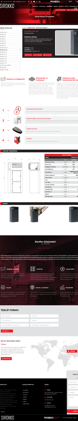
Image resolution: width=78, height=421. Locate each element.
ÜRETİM (55, 6)
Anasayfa (25, 390)
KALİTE (66, 6)
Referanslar (26, 404)
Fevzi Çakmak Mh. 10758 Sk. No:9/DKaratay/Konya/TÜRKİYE (54, 393)
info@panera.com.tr (20, 1)
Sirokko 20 (3, 34)
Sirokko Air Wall (4, 69)
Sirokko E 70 (3, 63)
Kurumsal (25, 392)
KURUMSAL (42, 6)
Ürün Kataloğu (38, 54)
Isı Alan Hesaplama (60, 10)
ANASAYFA (35, 6)
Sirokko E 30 (3, 54)
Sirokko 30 (3, 36)
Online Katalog (70, 10)
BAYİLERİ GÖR (7, 358)
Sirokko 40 (3, 38)
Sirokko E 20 (3, 52)
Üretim (25, 397)
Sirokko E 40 (3, 56)
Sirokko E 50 (3, 58)
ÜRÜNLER (49, 6)
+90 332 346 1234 (7, 1)
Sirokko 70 (2, 45)
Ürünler (24, 27)
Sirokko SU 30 (3, 47)
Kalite (24, 401)
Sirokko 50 (3, 41)
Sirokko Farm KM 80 (5, 65)
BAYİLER (61, 6)
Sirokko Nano (3, 32)
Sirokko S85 (3, 67)
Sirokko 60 (3, 43)
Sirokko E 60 (3, 60)
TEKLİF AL (6, 331)
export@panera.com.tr (50, 407)
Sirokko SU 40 (3, 49)
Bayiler (25, 399)
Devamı (3, 411)
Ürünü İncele (48, 54)
